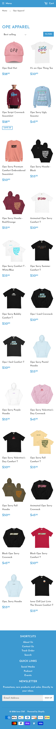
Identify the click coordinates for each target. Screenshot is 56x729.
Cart (51, 3)
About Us (28, 642)
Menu (9, 3)
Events (28, 675)
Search (28, 655)
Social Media (28, 667)
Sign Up (48, 698)
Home (4, 11)
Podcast (28, 671)
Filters (48, 34)
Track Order (28, 651)
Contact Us (28, 646)
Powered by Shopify (36, 712)
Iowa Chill (20, 712)
